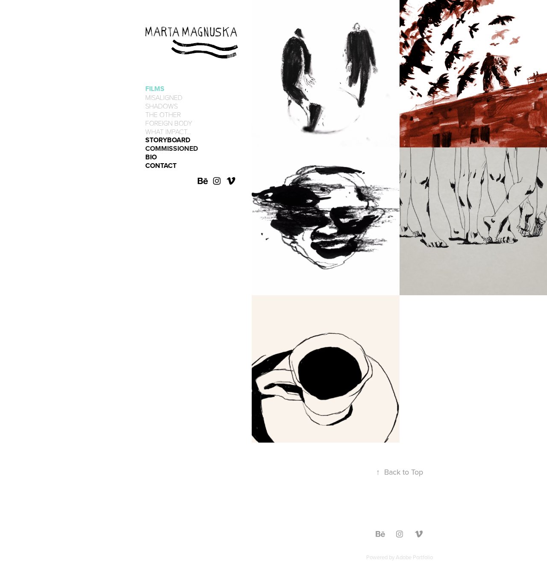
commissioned (171, 148)
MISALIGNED (163, 97)
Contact (160, 165)
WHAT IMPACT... (168, 131)
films (155, 89)
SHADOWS (161, 105)
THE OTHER (163, 114)
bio (151, 157)
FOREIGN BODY (168, 122)
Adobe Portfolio (414, 557)
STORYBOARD (167, 140)
